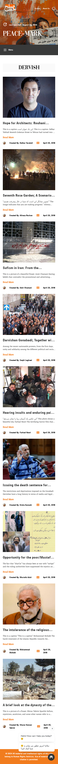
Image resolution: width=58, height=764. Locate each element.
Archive (37, 9)
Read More (8, 137)
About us (46, 9)
